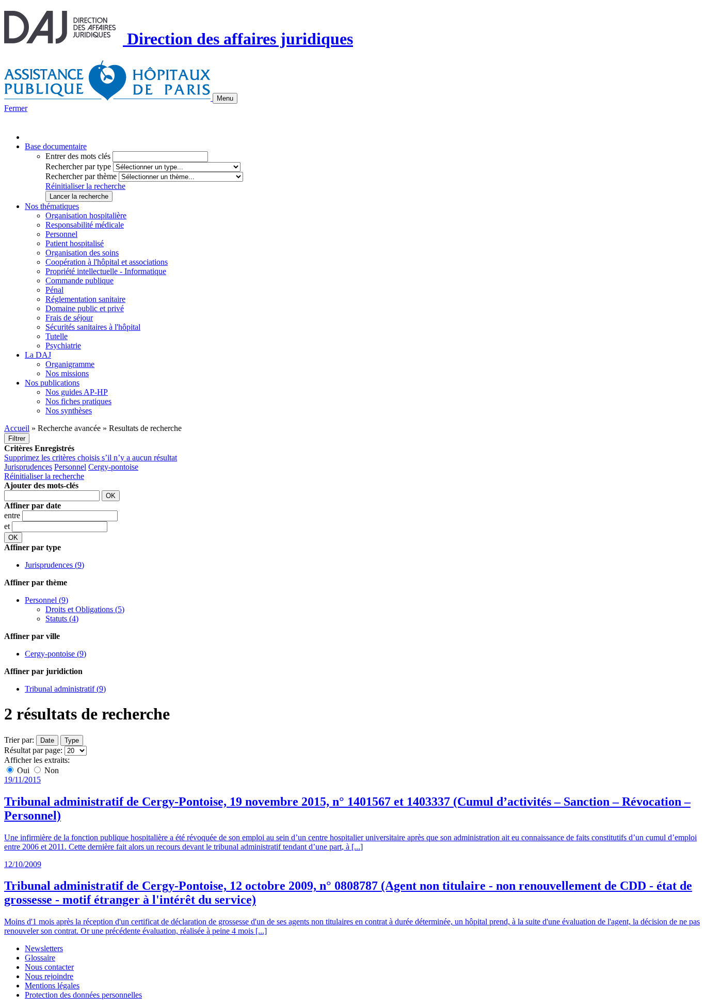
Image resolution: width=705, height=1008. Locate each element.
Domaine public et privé (84, 308)
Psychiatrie (63, 345)
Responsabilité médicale (84, 224)
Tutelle (56, 336)
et (8, 526)
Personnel (61, 234)
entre (13, 515)
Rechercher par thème (81, 176)
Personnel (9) (46, 600)
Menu (225, 98)
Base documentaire (56, 146)
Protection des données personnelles (83, 994)
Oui (23, 770)
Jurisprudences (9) (54, 565)
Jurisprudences (28, 466)
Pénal (54, 289)
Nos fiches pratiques (78, 401)
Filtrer (16, 438)
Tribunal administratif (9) (65, 688)
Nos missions (67, 373)
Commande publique (79, 280)
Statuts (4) (61, 618)
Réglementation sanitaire (85, 299)
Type (72, 740)
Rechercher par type (78, 166)
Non (50, 770)
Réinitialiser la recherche (85, 186)
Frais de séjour (69, 317)
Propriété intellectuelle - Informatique (105, 271)
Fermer (15, 108)
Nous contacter (49, 967)
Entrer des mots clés (77, 156)
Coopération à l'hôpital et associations (106, 262)
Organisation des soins (82, 252)
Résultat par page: (33, 750)
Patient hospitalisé (74, 243)
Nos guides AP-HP (76, 392)
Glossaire (40, 957)
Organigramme (69, 364)
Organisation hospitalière (85, 215)
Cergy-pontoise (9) (55, 653)
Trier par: (19, 739)
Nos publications (52, 382)
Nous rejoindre (49, 976)
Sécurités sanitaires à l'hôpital (92, 327)
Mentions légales (52, 985)
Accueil (16, 428)
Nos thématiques (52, 206)
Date (47, 740)
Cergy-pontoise (113, 466)
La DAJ (38, 354)
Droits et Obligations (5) (84, 609)
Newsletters (44, 948)
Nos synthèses (68, 410)
